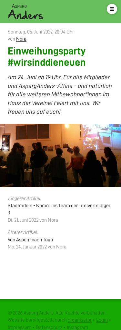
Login (102, 320)
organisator (80, 320)
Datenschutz (49, 327)
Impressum (19, 327)
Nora (21, 39)
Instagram (77, 327)
